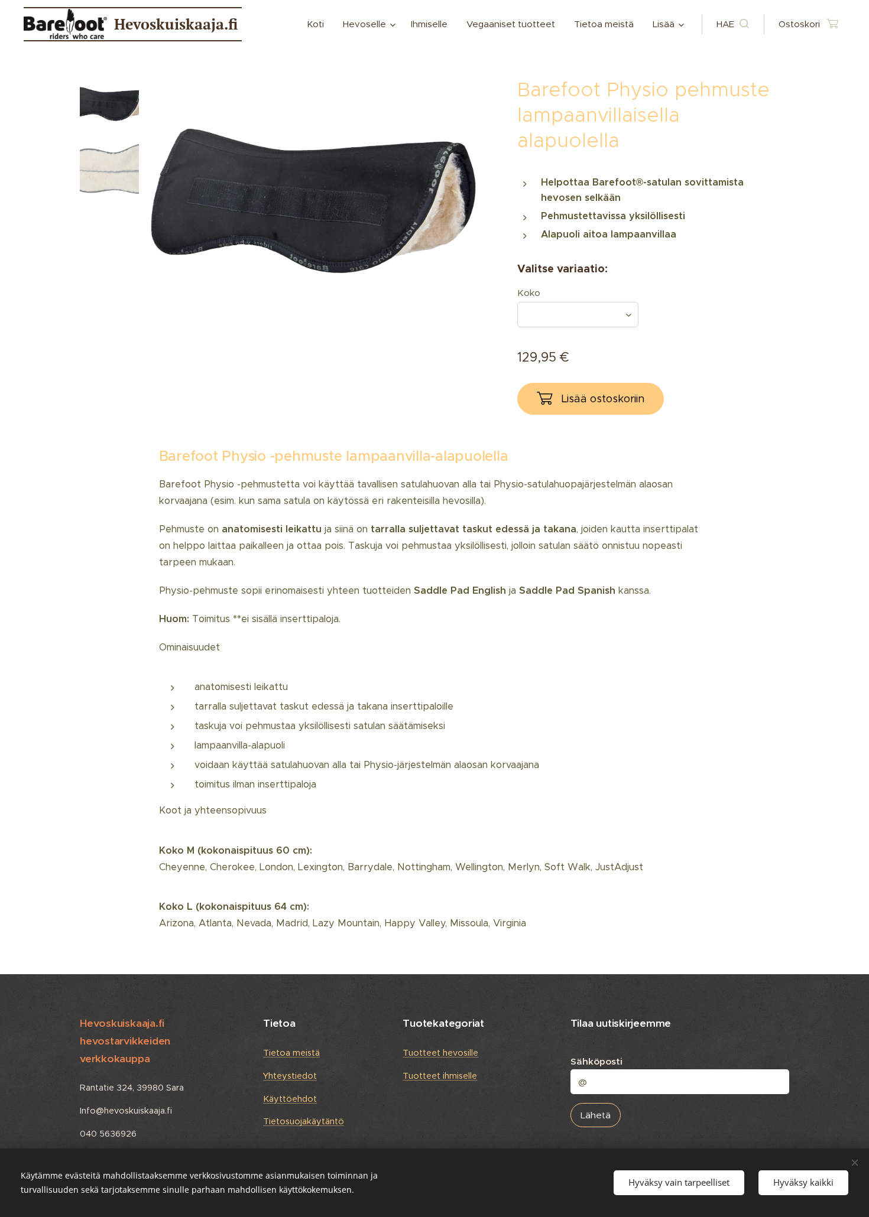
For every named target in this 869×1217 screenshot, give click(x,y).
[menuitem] (318, 24)
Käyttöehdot (290, 1099)
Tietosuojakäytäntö (303, 1121)
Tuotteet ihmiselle (440, 1075)
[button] (733, 24)
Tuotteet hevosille (440, 1052)
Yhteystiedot (290, 1075)
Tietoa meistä (291, 1052)
